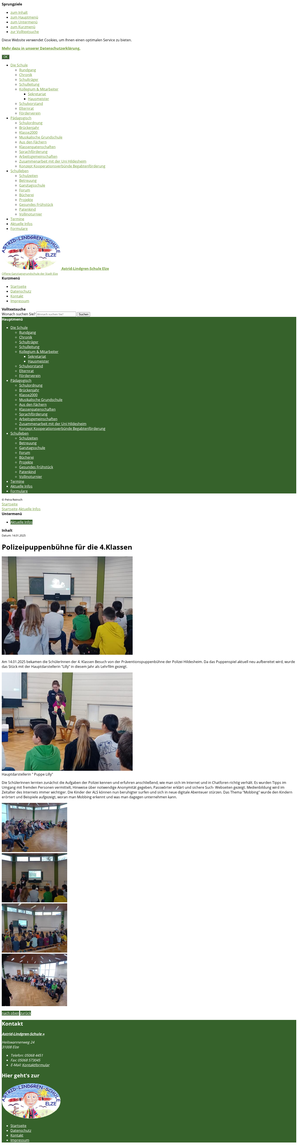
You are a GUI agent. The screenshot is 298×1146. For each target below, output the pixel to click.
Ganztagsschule (32, 185)
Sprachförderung (33, 151)
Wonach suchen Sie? (18, 314)
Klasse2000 (28, 132)
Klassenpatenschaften (37, 146)
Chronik (25, 74)
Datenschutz (20, 291)
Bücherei (26, 195)
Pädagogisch (20, 118)
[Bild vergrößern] (67, 653)
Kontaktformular (36, 1065)
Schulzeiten (28, 175)
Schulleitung (29, 84)
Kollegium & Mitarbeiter (38, 89)
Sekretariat (37, 94)
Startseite (18, 286)
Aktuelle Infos (21, 223)
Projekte (26, 199)
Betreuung (28, 180)
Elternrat (26, 108)
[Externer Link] (31, 1117)
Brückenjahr (29, 127)
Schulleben (19, 170)
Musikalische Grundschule (40, 137)
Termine (17, 219)
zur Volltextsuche (24, 31)
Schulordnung (31, 122)
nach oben (10, 1013)
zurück (25, 1013)
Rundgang (27, 70)
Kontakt (16, 296)
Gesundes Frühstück (36, 204)
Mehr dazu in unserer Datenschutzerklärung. (41, 48)
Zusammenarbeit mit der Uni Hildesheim (52, 161)
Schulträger (28, 79)
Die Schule (19, 65)
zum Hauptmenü (24, 17)
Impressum (19, 301)
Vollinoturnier (30, 214)
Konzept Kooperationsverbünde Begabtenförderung (62, 166)
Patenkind (27, 209)
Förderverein (30, 113)
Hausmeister (38, 98)
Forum (24, 190)
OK (5, 57)
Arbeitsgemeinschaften (38, 156)
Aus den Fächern (33, 142)
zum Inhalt (19, 12)
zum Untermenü (24, 22)
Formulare (19, 228)
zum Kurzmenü (22, 26)
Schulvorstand (31, 103)
